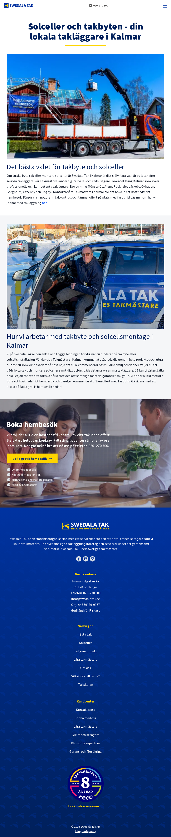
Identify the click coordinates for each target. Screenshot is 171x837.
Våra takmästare (85, 659)
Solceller (85, 643)
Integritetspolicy (85, 831)
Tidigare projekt (85, 651)
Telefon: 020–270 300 (86, 593)
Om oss (85, 668)
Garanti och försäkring (85, 751)
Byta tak (85, 634)
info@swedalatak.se (85, 599)
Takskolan (85, 684)
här (44, 203)
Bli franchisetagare (85, 735)
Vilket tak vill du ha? (85, 676)
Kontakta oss (85, 710)
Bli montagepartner (85, 743)
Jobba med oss (85, 718)
